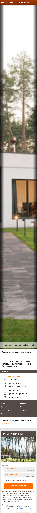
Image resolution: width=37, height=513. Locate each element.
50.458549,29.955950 (23, 508)
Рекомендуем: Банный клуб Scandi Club (18, 345)
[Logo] (9, 2)
